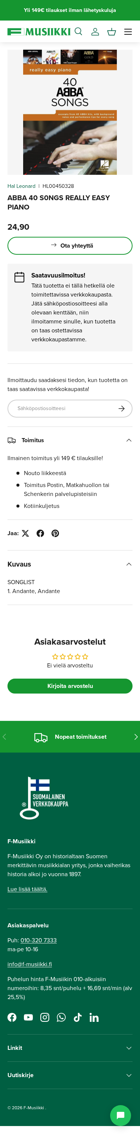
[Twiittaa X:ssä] (25, 533)
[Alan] (120, 1115)
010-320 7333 (39, 940)
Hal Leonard (21, 186)
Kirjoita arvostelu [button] (70, 686)
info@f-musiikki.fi (29, 964)
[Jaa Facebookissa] (40, 533)
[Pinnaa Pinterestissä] (55, 533)
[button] (111, 32)
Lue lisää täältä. (27, 889)
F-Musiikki (34, 1107)
